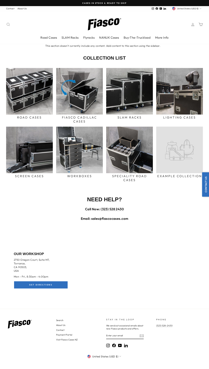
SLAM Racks (70, 37)
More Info (162, 37)
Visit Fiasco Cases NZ (67, 339)
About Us (22, 8)
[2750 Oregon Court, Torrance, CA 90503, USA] (104, 270)
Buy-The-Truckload (137, 37)
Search (59, 320)
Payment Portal (64, 334)
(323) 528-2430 (164, 325)
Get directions (40, 285)
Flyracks (89, 37)
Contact (10, 8)
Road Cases (48, 37)
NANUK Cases (109, 37)
